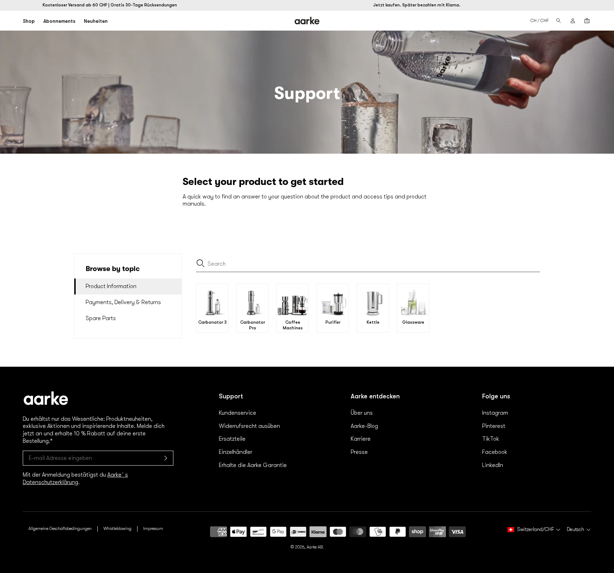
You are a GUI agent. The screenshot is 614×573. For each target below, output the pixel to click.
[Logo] (307, 21)
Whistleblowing (117, 528)
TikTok (490, 439)
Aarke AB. (315, 547)
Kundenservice (237, 413)
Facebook (494, 452)
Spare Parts (101, 318)
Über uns (362, 413)
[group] (212, 308)
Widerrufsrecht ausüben (249, 426)
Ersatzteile (232, 439)
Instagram (495, 413)
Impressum (153, 528)
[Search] (558, 20)
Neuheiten (96, 21)
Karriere (361, 439)
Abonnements (59, 21)
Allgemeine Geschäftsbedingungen (60, 528)
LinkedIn (492, 465)
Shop (29, 21)
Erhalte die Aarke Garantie (253, 465)
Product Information (111, 286)
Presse (359, 452)
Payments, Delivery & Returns (123, 302)
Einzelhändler (235, 452)
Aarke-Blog (364, 426)
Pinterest (493, 426)
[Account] (573, 20)
